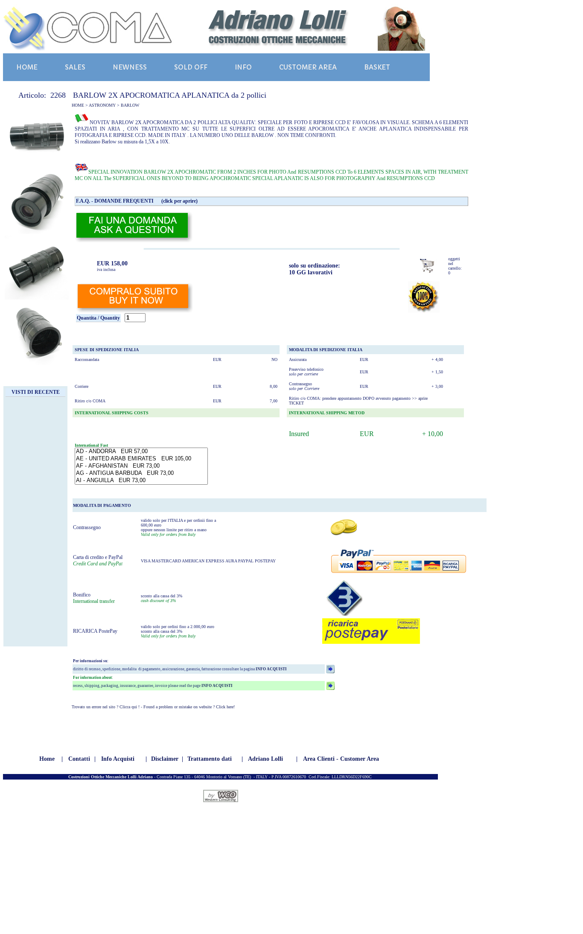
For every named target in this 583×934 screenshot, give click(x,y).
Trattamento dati (209, 759)
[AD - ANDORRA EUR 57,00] (141, 451)
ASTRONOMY (102, 105)
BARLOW (130, 105)
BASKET (377, 67)
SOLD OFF (190, 67)
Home (47, 759)
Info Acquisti (117, 759)
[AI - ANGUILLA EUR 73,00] (141, 480)
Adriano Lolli (265, 759)
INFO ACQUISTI (271, 669)
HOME (27, 67)
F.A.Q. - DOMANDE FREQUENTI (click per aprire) (137, 201)
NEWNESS (130, 67)
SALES (75, 67)
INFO (243, 67)
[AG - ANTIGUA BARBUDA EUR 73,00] (141, 473)
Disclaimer (164, 759)
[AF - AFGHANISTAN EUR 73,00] (141, 466)
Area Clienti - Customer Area (341, 759)
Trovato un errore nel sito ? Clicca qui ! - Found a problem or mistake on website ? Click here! (153, 706)
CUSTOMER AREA (308, 67)
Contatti (79, 759)
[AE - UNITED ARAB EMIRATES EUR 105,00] (141, 459)
